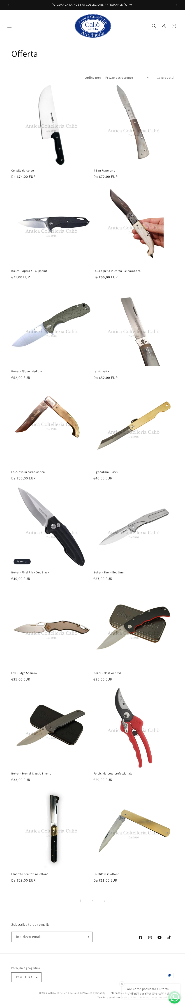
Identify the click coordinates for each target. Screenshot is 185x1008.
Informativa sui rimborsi (124, 992)
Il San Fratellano (104, 170)
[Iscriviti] (87, 937)
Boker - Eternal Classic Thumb (31, 773)
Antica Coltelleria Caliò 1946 (65, 992)
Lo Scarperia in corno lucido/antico (117, 271)
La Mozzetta (101, 371)
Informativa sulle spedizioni (157, 997)
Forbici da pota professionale (112, 773)
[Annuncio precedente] (9, 5)
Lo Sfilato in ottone (106, 874)
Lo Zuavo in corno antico (28, 472)
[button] (9, 26)
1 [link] (80, 900)
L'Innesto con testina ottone (29, 874)
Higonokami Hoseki (106, 472)
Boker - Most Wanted (107, 673)
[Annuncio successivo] (176, 5)
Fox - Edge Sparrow (24, 673)
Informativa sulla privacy (159, 992)
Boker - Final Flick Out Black (30, 572)
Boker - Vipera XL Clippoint (29, 271)
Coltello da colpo (22, 170)
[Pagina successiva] (105, 901)
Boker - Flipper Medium (26, 371)
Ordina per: (93, 78)
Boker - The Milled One (108, 572)
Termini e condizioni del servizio (116, 997)
